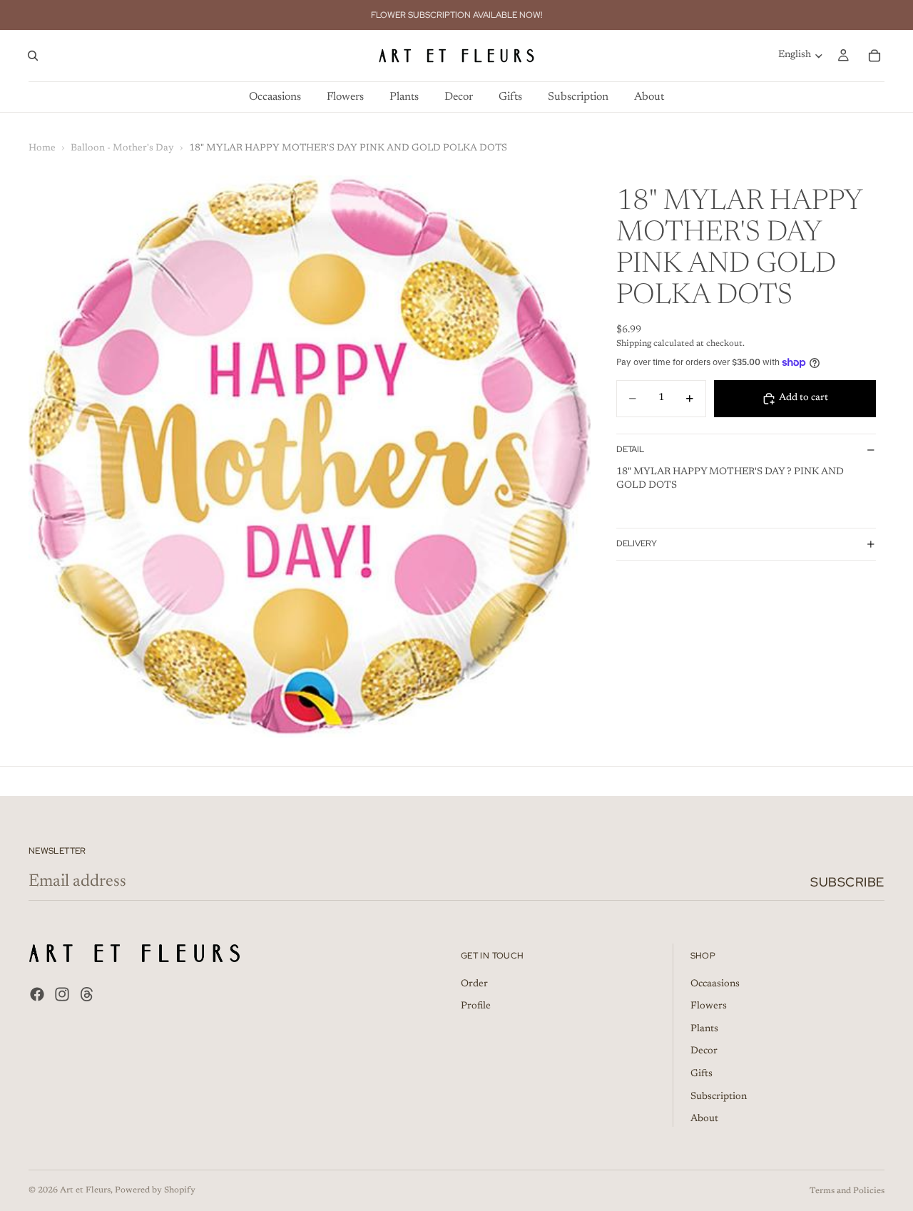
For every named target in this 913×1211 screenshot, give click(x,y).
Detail (630, 449)
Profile (476, 1007)
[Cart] (874, 55)
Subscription (718, 1097)
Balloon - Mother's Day (122, 148)
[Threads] (87, 994)
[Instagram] (62, 994)
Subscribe (847, 882)
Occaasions (715, 984)
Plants (704, 1029)
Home (42, 148)
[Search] (33, 55)
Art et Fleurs (85, 1190)
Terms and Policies (847, 1191)
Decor (704, 1052)
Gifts (701, 1074)
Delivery (636, 543)
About (704, 1120)
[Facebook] (37, 994)
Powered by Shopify (155, 1190)
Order (474, 984)
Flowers (708, 1007)
